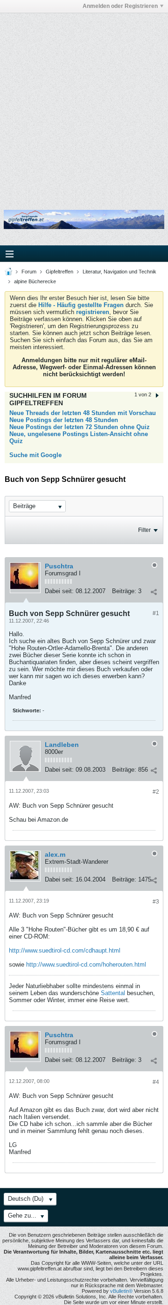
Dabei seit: (59, 591)
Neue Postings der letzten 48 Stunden (63, 419)
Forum (28, 271)
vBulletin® (121, 1291)
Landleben (62, 744)
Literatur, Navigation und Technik (119, 271)
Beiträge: (124, 591)
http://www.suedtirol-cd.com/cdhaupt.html (64, 950)
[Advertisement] (84, 104)
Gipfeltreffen (59, 271)
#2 (156, 792)
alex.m (55, 854)
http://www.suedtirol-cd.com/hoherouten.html (86, 964)
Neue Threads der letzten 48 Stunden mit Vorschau (82, 412)
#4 (156, 1082)
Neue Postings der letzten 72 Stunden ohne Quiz (79, 426)
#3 (156, 901)
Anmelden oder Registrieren (120, 6)
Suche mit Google (35, 455)
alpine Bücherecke (35, 281)
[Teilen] (153, 592)
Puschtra (59, 566)
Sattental (113, 993)
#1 (156, 613)
